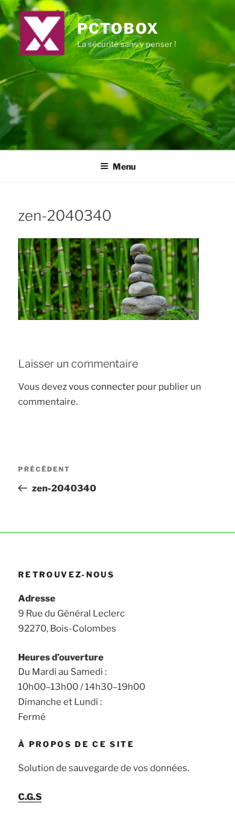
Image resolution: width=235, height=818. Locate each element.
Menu (124, 166)
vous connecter (102, 386)
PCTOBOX (117, 28)
